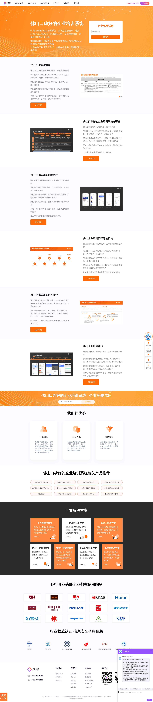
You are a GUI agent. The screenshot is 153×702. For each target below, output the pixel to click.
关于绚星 (76, 3)
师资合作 (73, 677)
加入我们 (73, 687)
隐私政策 (88, 677)
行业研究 (66, 3)
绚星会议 (58, 680)
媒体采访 (73, 684)
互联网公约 (88, 684)
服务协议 (88, 673)
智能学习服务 (32, 3)
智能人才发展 (19, 3)
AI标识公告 (88, 687)
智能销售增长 (44, 3)
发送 (149, 699)
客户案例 (56, 3)
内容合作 (73, 673)
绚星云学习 (59, 673)
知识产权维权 (89, 680)
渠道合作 (73, 680)
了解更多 (36, 536)
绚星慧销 (58, 677)
